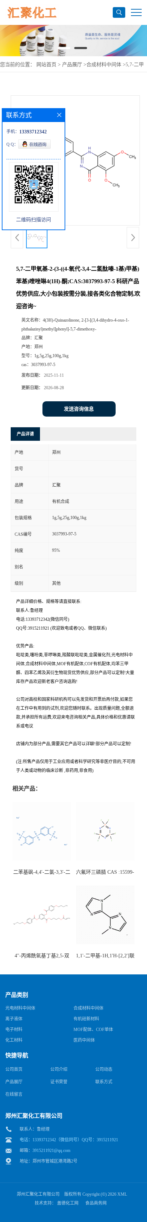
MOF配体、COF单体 (93, 1029)
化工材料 (13, 1040)
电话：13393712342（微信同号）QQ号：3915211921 (69, 1139)
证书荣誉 (58, 1081)
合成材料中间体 (103, 64)
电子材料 (13, 1029)
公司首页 (13, 1069)
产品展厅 (72, 64)
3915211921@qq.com (51, 1150)
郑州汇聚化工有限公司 (38, 1194)
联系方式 (103, 1081)
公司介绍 (58, 1069)
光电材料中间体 (20, 1008)
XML (122, 1194)
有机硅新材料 (86, 1018)
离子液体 (13, 1018)
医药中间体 (84, 1040)
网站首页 (46, 64)
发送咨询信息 (79, 409)
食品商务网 (96, 1203)
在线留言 (13, 1094)
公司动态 (103, 1069)
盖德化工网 (67, 1203)
